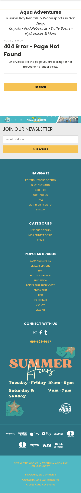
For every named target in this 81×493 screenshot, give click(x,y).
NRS (40, 270)
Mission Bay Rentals (40, 235)
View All (40, 309)
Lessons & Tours (41, 230)
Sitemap (40, 209)
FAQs (41, 199)
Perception (40, 280)
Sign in (33, 204)
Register (47, 204)
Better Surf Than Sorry (40, 285)
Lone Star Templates (47, 479)
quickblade (40, 300)
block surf (40, 290)
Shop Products (40, 185)
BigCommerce (47, 474)
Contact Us (40, 194)
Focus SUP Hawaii (40, 275)
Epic (40, 295)
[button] (40, 119)
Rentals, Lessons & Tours (40, 180)
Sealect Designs (40, 265)
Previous (6, 489)
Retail (40, 240)
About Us (40, 190)
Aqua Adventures (40, 260)
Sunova (40, 305)
